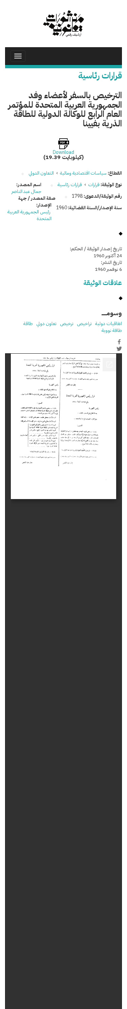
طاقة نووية (112, 330)
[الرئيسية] (63, 23)
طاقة (28, 323)
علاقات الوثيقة (102, 283)
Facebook (119, 341)
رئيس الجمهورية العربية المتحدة (29, 215)
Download (63, 152)
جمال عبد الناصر (26, 191)
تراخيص (84, 323)
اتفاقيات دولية (108, 323)
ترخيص (66, 323)
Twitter (119, 349)
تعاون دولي (46, 323)
